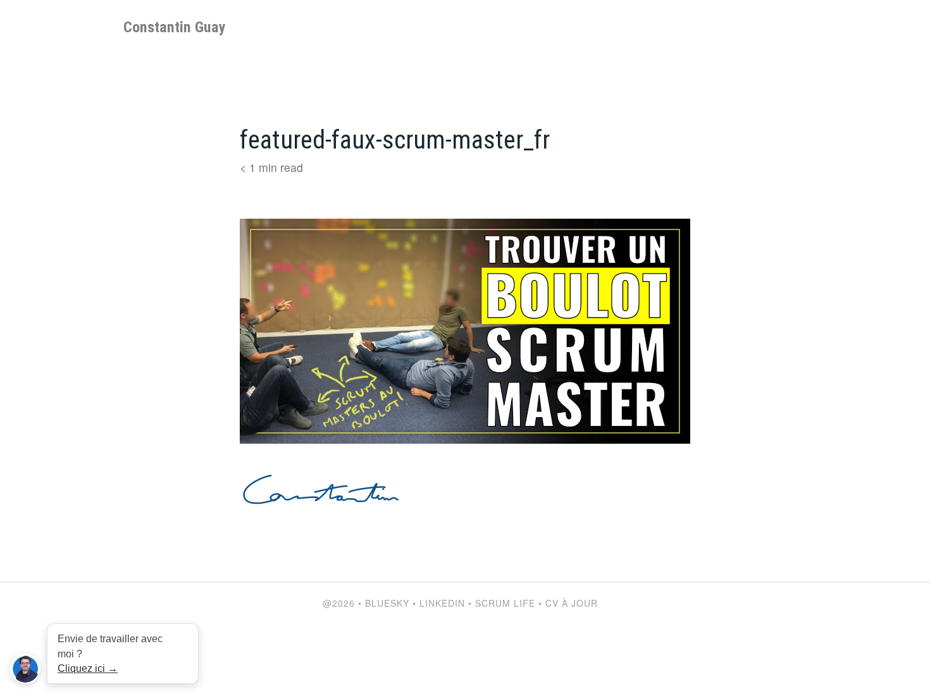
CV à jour (571, 603)
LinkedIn (442, 603)
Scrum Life (505, 603)
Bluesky (387, 603)
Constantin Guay (174, 27)
